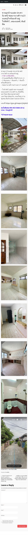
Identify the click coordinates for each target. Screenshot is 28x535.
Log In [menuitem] (2, 1)
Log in (17, 5)
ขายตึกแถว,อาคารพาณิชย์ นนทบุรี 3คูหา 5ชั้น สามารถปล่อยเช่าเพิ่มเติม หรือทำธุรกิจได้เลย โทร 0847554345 (21, 477)
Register (22, 5)
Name (2, 505)
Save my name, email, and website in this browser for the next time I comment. (7, 522)
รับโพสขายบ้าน (4, 469)
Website (2, 515)
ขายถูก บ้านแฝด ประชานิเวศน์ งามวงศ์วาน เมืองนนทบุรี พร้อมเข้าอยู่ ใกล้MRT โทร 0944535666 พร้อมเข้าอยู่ (6, 478)
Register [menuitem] (6, 1)
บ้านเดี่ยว (4, 9)
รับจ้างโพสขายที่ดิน (13, 469)
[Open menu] (25, 4)
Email (2, 510)
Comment (3, 490)
